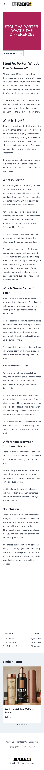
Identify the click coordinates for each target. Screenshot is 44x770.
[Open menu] (39, 4)
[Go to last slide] (6, 694)
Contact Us (21, 742)
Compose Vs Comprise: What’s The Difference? (10, 640)
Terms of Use (15, 747)
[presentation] (22, 685)
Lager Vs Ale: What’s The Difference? (35, 640)
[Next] (38, 694)
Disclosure (33, 742)
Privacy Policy (29, 747)
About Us (10, 742)
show (20, 53)
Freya (9, 717)
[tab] (17, 724)
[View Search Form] (4, 4)
